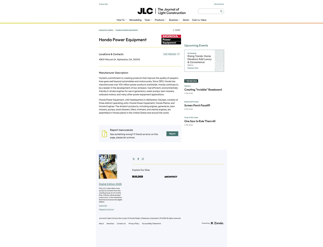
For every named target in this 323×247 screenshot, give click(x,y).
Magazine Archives (106, 209)
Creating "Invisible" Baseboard (203, 89)
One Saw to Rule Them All (199, 121)
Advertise (110, 224)
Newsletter (219, 4)
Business (173, 20)
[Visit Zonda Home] (213, 223)
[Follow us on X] (133, 158)
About (101, 224)
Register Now (192, 68)
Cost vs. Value (199, 20)
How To (120, 20)
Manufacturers (106, 30)
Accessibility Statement (151, 224)
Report (172, 133)
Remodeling (135, 20)
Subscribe (103, 4)
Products (159, 20)
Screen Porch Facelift (197, 105)
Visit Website (169, 54)
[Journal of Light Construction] (162, 11)
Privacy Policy (134, 224)
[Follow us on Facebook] (138, 158)
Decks (186, 20)
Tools (147, 20)
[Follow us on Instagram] (142, 158)
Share (177, 30)
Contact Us (121, 224)
